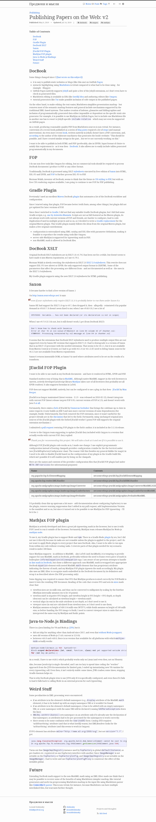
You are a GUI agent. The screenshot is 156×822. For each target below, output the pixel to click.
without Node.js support (110, 632)
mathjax (107, 23)
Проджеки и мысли (44, 4)
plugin (76, 196)
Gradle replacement (106, 221)
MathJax (76, 381)
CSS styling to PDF (103, 179)
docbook (83, 23)
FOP (35, 39)
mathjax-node (35, 532)
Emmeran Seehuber (80, 408)
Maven (61, 196)
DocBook (37, 36)
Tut (56, 99)
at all (37, 403)
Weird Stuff (38, 60)
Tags (105, 4)
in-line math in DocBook (40, 562)
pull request (47, 427)
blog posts (82, 129)
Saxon (36, 48)
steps (105, 129)
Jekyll (65, 91)
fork (56, 408)
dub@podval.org (36, 809)
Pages (99, 82)
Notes (88, 4)
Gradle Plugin (39, 42)
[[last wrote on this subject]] (69, 77)
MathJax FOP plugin (42, 54)
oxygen (95, 23)
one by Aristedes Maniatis (59, 215)
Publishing (35, 12)
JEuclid (116, 389)
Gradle (55, 212)
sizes (116, 582)
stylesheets (79, 171)
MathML (69, 378)
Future (36, 63)
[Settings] (123, 4)
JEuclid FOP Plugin (41, 51)
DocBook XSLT (39, 45)
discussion (58, 416)
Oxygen (113, 96)
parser (42, 785)
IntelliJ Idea (78, 96)
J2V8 (71, 627)
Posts (97, 4)
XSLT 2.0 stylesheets (96, 262)
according (34, 135)
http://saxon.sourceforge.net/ (45, 295)
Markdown (64, 85)
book (65, 132)
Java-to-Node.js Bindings (44, 57)
